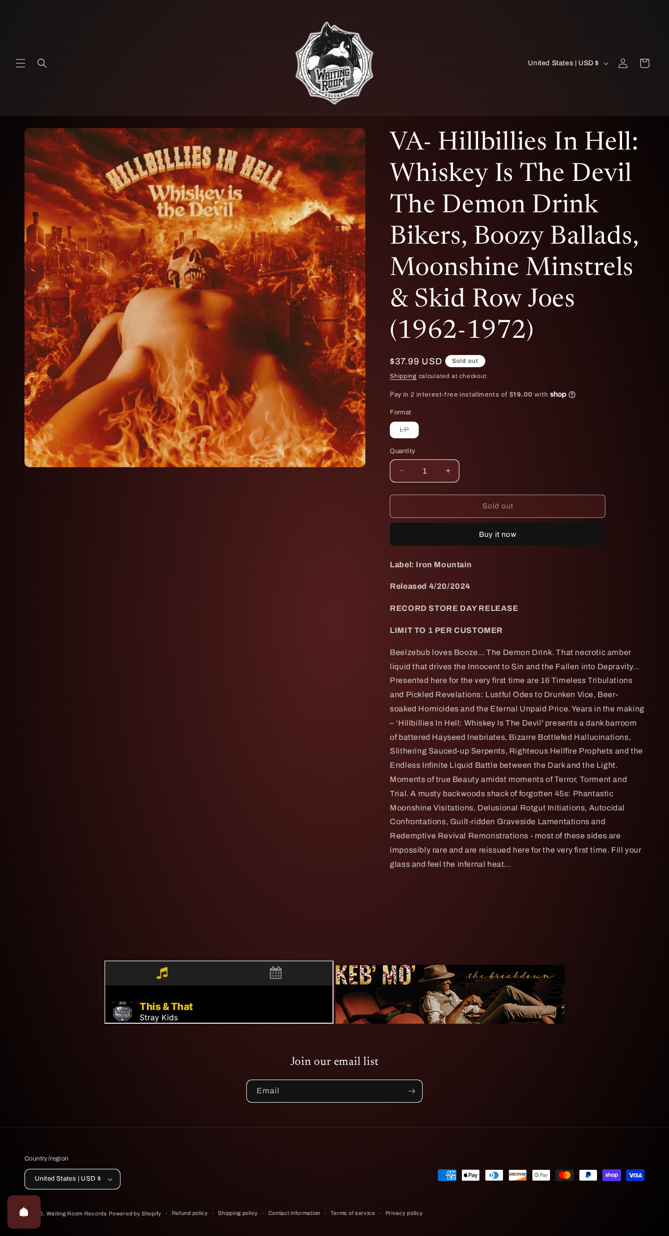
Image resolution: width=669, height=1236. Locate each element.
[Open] (24, 1212)
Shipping (403, 376)
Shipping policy (238, 1213)
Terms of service (353, 1213)
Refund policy (190, 1213)
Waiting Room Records (77, 1213)
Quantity (402, 451)
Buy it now (498, 534)
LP (409, 432)
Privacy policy (404, 1213)
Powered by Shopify (135, 1213)
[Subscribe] (411, 1091)
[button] (20, 63)
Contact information (294, 1213)
